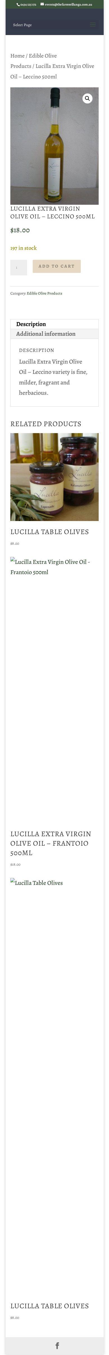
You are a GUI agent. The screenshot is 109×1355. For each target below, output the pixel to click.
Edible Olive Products (44, 293)
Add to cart (57, 266)
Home (17, 56)
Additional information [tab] (45, 334)
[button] (87, 98)
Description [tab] (31, 324)
